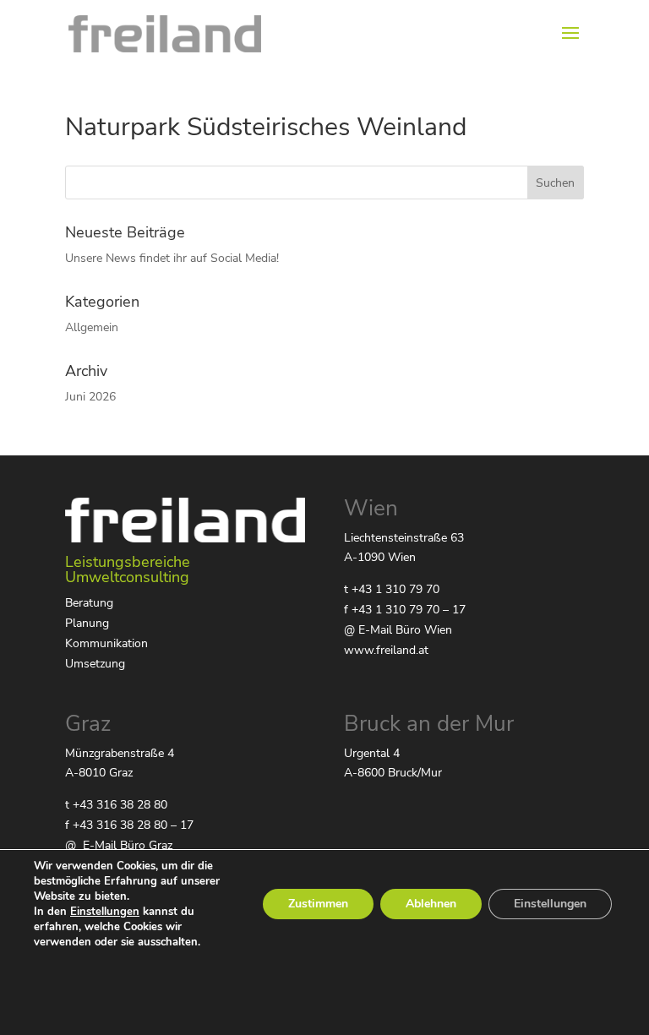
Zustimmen (318, 904)
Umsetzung (95, 664)
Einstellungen (104, 911)
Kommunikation (106, 643)
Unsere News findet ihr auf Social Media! (172, 258)
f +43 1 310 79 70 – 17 (405, 610)
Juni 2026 (90, 397)
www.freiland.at (386, 650)
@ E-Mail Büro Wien (398, 630)
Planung (87, 623)
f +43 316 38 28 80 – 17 (129, 825)
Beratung (89, 603)
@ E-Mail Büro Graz (118, 845)
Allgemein (91, 327)
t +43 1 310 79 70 (391, 589)
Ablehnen (431, 904)
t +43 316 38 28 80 (116, 805)
